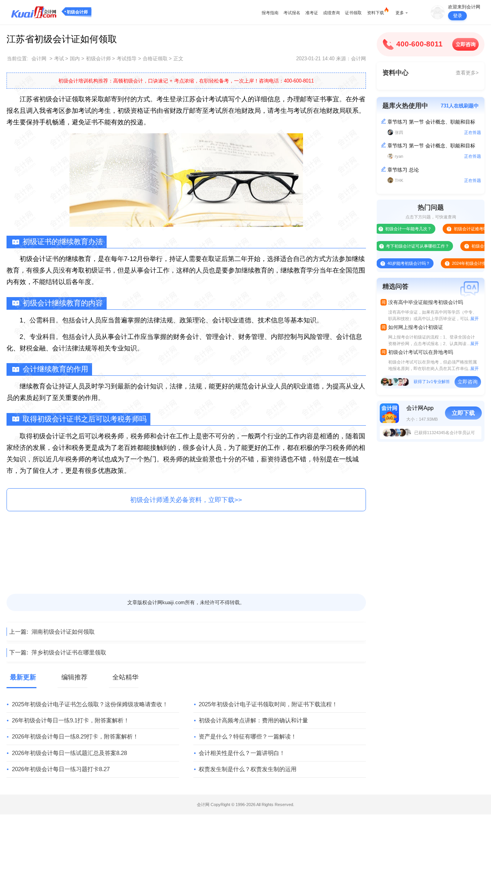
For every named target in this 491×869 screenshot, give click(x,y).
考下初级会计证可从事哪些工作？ (403, 246)
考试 (59, 58)
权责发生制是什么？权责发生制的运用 (248, 769)
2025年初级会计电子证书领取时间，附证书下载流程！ (268, 704)
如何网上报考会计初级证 (415, 327)
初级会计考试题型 (474, 246)
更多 (399, 12)
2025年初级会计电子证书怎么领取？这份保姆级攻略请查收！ (90, 704)
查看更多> (467, 73)
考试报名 (291, 12)
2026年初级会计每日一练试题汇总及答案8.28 (69, 753)
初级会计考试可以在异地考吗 (420, 352)
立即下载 (463, 413)
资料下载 (375, 12)
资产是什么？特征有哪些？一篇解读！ (248, 736)
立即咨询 (466, 44)
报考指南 (270, 12)
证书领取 (353, 12)
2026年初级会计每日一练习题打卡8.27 (61, 769)
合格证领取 (155, 58)
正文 (178, 58)
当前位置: (17, 58)
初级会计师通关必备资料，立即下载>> (186, 500)
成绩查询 (331, 12)
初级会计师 (77, 12)
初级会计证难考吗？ (458, 228)
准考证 (311, 12)
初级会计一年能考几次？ (394, 228)
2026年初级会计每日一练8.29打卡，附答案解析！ (75, 736)
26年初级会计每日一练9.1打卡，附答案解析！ (70, 720)
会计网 (38, 58)
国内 (75, 58)
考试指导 (127, 58)
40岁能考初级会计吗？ (394, 263)
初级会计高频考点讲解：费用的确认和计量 (253, 720)
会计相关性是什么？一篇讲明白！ (242, 753)
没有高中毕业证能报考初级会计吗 (425, 302)
